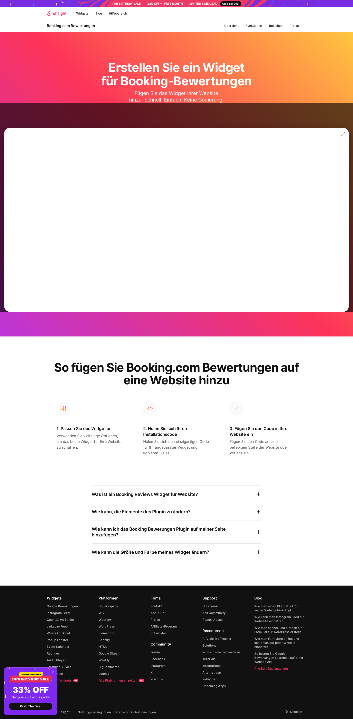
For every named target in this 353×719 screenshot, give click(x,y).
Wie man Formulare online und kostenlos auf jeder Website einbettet (276, 643)
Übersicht (231, 26)
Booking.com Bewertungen (71, 26)
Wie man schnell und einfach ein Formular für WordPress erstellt (278, 630)
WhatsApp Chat (58, 633)
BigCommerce (109, 667)
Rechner (53, 653)
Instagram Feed (58, 613)
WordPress (107, 626)
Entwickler (158, 633)
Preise (294, 26)
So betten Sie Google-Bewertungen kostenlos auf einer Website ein (278, 658)
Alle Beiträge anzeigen (271, 668)
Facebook (158, 659)
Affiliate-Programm (165, 626)
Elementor (106, 633)
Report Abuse (212, 620)
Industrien (209, 679)
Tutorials (209, 659)
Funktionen (254, 26)
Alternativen (211, 672)
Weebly (104, 660)
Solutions (209, 645)
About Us (157, 613)
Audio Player (56, 660)
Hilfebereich (118, 13)
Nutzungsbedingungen (94, 712)
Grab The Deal (30, 706)
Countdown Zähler (60, 620)
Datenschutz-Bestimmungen (134, 712)
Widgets (82, 13)
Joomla (104, 674)
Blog (98, 13)
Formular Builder (59, 667)
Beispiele (276, 26)
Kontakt (156, 606)
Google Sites (108, 653)
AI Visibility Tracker (216, 639)
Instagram (158, 666)
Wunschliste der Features (221, 652)
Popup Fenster (57, 640)
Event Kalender (58, 647)
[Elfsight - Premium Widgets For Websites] (56, 13)
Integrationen (212, 666)
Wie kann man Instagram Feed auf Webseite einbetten (279, 619)
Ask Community (214, 613)
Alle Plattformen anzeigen (121, 680)
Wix (101, 613)
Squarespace (108, 606)
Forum (155, 652)
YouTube (157, 679)
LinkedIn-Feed (57, 626)
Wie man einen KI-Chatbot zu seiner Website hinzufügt (276, 608)
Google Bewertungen (62, 606)
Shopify (104, 640)
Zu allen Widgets (62, 680)
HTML (103, 647)
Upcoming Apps (214, 686)
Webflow (105, 620)
